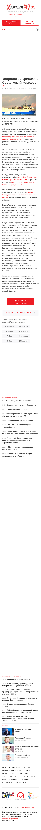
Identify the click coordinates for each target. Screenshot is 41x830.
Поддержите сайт (11, 22)
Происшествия (8, 770)
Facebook (10, 326)
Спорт (19, 770)
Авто (26, 776)
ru (22, 17)
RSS (10, 341)
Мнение (5, 726)
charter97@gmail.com (10, 819)
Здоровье (18, 776)
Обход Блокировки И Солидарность (16, 779)
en (25, 17)
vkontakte (24, 331)
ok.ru (10, 336)
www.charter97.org (27, 807)
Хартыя (20, 7)
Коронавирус (7, 782)
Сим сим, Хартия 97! (29, 22)
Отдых (32, 776)
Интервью (24, 773)
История (5, 773)
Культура (27, 770)
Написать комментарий (20, 313)
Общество (16, 767)
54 (3, 85)
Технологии (7, 776)
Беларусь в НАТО (21, 782)
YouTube (24, 326)
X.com (10, 331)
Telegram (24, 341)
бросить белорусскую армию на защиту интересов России (18, 194)
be (18, 17)
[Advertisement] (20, 54)
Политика (6, 767)
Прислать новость (16, 14)
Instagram (24, 336)
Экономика (27, 767)
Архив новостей (10, 17)
